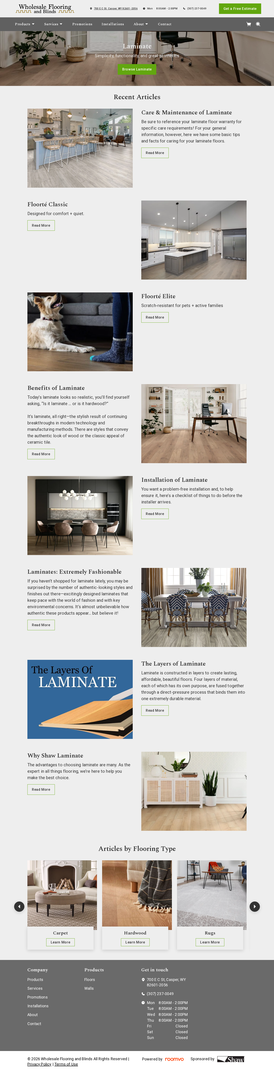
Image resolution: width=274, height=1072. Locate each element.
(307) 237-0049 (196, 8)
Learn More (60, 942)
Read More (155, 153)
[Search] (258, 24)
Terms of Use (66, 1064)
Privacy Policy (39, 1064)
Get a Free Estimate (240, 9)
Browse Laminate (137, 69)
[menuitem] (25, 24)
